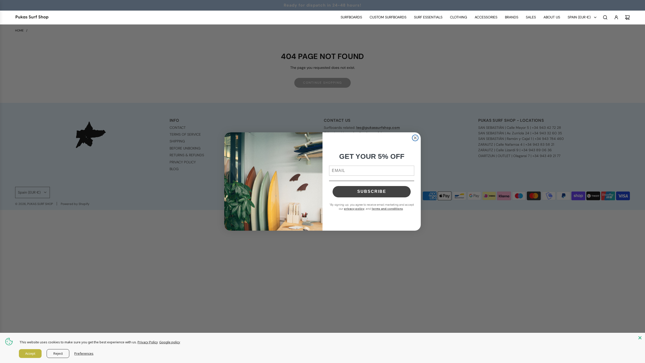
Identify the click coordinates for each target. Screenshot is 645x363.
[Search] (605, 17)
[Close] (639, 337)
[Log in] (616, 17)
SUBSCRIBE (371, 191)
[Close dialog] (415, 138)
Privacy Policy (148, 342)
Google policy (169, 342)
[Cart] (627, 17)
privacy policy (354, 208)
